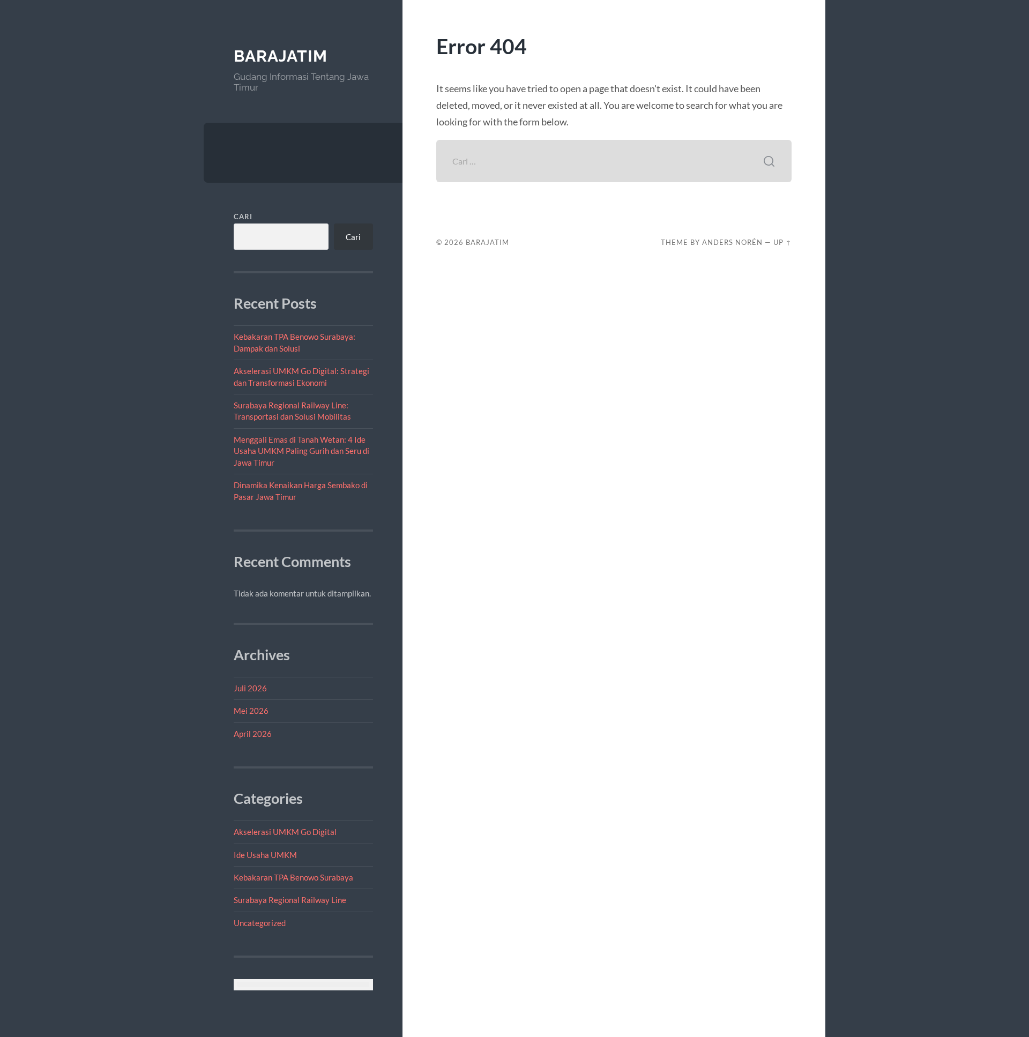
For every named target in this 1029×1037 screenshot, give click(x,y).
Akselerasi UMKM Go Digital (285, 832)
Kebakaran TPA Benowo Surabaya (293, 877)
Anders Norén (732, 242)
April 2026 (253, 733)
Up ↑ (782, 242)
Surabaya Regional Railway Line (290, 900)
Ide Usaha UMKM (265, 855)
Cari (243, 216)
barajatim (280, 56)
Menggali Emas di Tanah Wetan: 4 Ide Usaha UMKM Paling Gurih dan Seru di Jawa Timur (301, 451)
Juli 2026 (250, 688)
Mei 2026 (251, 710)
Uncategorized (260, 923)
